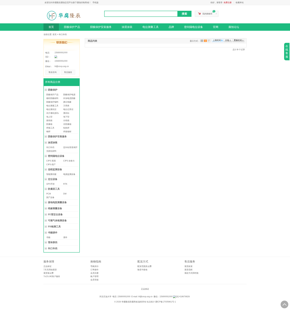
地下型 (66, 117)
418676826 (184, 296)
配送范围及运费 (144, 266)
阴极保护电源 (69, 94)
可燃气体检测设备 (57, 220)
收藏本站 (240, 2)
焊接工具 (50, 128)
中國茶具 (151, 294)
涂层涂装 (127, 27)
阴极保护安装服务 (101, 27)
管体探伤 (52, 242)
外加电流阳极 (69, 98)
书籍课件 (52, 232)
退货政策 (188, 266)
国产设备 (50, 197)
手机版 (95, 2)
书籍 (48, 237)
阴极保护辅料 (52, 102)
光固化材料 (51, 151)
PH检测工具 (54, 226)
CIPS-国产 (51, 164)
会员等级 (94, 280)
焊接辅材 (67, 131)
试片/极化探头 (52, 113)
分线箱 (66, 120)
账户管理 (94, 276)
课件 (65, 237)
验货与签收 (142, 269)
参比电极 (67, 102)
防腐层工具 (54, 189)
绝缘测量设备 (55, 208)
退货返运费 (48, 273)
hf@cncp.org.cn (62, 66)
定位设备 (52, 179)
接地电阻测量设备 (57, 202)
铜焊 (48, 131)
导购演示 (94, 266)
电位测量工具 (150, 27)
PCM (48, 194)
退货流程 (188, 269)
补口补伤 (63, 34)
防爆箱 (49, 124)
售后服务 (68, 72)
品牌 (171, 27)
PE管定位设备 (55, 214)
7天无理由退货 (50, 269)
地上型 (49, 117)
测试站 (66, 113)
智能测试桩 (51, 174)
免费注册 (228, 2)
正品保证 (47, 266)
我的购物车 (207, 14)
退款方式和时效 (191, 273)
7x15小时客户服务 (51, 276)
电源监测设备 (69, 174)
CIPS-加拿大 (69, 161)
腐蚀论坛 (233, 27)
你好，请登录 (216, 2)
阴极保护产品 (72, 27)
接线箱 (49, 120)
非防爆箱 (67, 124)
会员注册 (94, 273)
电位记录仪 (68, 109)
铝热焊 (66, 128)
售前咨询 (53, 72)
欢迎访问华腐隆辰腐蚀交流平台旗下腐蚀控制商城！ (68, 2)
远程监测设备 (55, 169)
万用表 (66, 106)
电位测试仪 (51, 109)
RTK (65, 184)
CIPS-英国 (51, 161)
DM (64, 194)
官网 (215, 27)
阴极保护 (52, 90)
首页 (51, 27)
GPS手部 (50, 184)
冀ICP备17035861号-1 (165, 302)
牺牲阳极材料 (52, 98)
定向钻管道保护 (70, 147)
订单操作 (94, 269)
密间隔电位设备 (193, 27)
